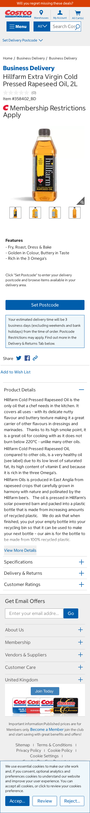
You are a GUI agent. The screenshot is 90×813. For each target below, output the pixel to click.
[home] (18, 13)
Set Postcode (45, 305)
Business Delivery (31, 58)
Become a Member (47, 729)
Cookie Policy (60, 750)
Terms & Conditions (54, 744)
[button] (78, 26)
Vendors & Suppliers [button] (26, 655)
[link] (19, 358)
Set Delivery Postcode (19, 40)
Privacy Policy (28, 750)
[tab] (45, 629)
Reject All (74, 801)
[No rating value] (17, 92)
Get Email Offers (25, 601)
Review (45, 801)
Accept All (20, 801)
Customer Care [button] (20, 667)
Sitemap (23, 744)
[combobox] (41, 26)
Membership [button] (17, 642)
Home (7, 58)
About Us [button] (14, 630)
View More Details (20, 550)
